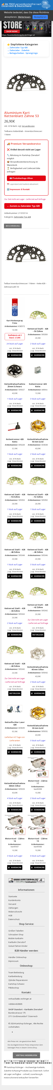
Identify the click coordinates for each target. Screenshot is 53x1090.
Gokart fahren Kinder (18, 946)
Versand (12, 904)
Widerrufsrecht (15, 911)
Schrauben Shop (15, 934)
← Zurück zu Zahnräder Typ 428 (23, 206)
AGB (10, 915)
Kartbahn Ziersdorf (17, 942)
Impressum (13, 961)
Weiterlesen (37, 635)
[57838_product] (26, 84)
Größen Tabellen (16, 930)
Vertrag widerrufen (26, 1055)
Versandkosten (28, 126)
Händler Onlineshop (17, 957)
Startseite (12, 896)
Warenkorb (16, 355)
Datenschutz (14, 919)
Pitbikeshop (13, 987)
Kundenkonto (14, 900)
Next (45, 85)
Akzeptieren (40, 17)
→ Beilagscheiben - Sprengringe (22, 53)
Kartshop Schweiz (16, 984)
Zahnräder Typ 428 (22, 217)
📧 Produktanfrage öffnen (21, 178)
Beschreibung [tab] (13, 226)
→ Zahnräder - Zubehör (18, 50)
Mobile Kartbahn (15, 938)
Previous (8, 85)
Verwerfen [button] (33, 1077)
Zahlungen (13, 908)
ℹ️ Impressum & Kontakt (18, 189)
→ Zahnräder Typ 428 (17, 47)
